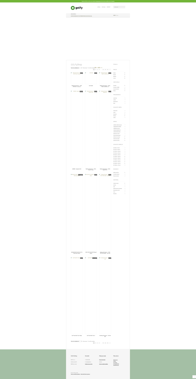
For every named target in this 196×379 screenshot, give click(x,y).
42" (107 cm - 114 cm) (116, 151)
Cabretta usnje (115, 183)
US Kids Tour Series (116, 136)
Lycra (114, 191)
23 (107, 69)
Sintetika (115, 193)
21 (103, 69)
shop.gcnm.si (98, 1)
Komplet (114, 85)
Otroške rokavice (116, 174)
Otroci (114, 78)
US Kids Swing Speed (116, 135)
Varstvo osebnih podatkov (75, 374)
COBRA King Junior (116, 128)
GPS (114, 186)
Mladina (114, 76)
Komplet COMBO (116, 87)
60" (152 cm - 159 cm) (116, 161)
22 (105, 69)
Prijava (114, 361)
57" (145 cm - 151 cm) (116, 159)
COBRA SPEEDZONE (116, 131)
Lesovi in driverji (116, 88)
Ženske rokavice (116, 175)
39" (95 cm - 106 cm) (116, 149)
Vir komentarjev (116, 363)
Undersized (115, 110)
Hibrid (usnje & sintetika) (117, 188)
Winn (114, 103)
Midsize (114, 115)
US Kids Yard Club (116, 140)
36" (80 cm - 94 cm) (116, 147)
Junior (114, 112)
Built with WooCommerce (85, 374)
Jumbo (114, 117)
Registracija (115, 359)
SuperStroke (115, 101)
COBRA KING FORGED (117, 126)
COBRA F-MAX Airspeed (117, 124)
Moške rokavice (116, 172)
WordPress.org (116, 365)
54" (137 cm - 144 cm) (116, 158)
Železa (114, 90)
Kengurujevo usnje (116, 190)
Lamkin (114, 99)
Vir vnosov (115, 362)
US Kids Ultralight (116, 138)
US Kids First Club (116, 133)
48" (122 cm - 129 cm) (116, 154)
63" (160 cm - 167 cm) (116, 163)
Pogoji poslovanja (102, 359)
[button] (73, 13)
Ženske (114, 74)
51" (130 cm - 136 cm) (116, 156)
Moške (114, 72)
